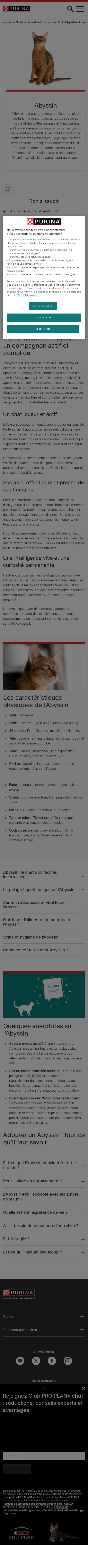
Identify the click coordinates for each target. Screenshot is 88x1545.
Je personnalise (43, 306)
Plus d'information (27, 295)
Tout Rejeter (43, 328)
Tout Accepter (44, 317)
